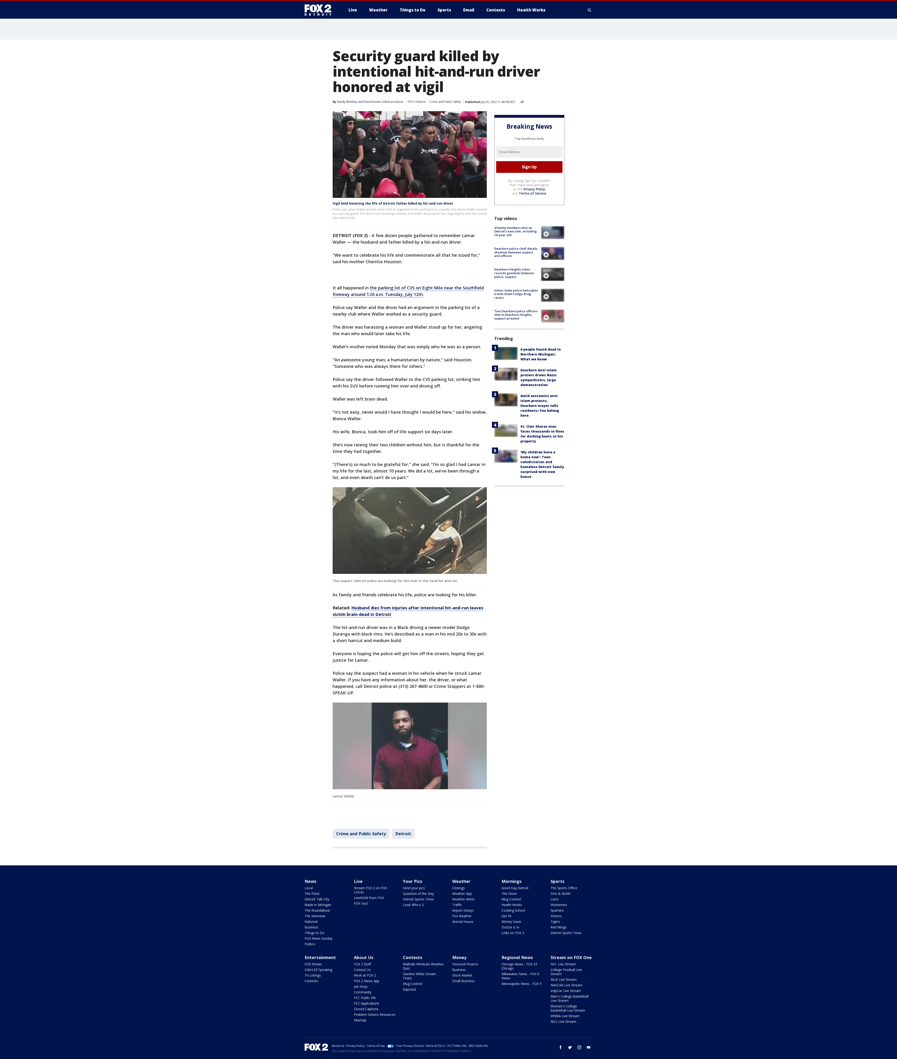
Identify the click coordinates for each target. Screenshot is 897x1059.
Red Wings (558, 927)
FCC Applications (366, 1003)
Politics (310, 944)
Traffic (457, 905)
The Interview (315, 916)
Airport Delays (463, 910)
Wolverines (559, 905)
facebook (560, 1047)
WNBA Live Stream (565, 1016)
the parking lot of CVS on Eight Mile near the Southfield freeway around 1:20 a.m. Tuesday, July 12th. (408, 291)
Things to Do (314, 933)
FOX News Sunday (318, 938)
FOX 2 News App (366, 981)
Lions (555, 899)
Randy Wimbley (347, 102)
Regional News (517, 957)
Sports (557, 881)
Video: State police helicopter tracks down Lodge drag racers (516, 294)
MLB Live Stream (564, 979)
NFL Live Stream (563, 964)
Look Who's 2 (413, 905)
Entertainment (320, 957)
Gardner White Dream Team (419, 976)
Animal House (462, 921)
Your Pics (412, 881)
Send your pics (414, 888)
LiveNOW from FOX (369, 898)
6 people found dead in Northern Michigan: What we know (540, 354)
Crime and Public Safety (445, 102)
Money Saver (511, 921)
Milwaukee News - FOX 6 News (520, 976)
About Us (363, 957)
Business (311, 927)
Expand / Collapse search (589, 10)
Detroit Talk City (317, 899)
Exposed (409, 989)
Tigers (555, 921)
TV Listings (313, 975)
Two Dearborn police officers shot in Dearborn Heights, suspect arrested (515, 314)
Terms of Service (532, 193)
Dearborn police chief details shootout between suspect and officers (515, 252)
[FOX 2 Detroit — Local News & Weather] (320, 10)
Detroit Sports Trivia (418, 899)
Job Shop (360, 986)
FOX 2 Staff (362, 964)
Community (362, 992)
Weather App (462, 893)
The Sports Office (564, 888)
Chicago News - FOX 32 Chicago (519, 966)
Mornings (511, 881)
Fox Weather (462, 916)
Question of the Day (418, 893)
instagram (579, 1047)
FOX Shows (313, 964)
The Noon (509, 893)
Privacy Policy (534, 189)
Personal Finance (465, 964)
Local (309, 888)
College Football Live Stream (566, 971)
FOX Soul (361, 903)
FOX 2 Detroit (417, 102)
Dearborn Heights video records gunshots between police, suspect (514, 273)
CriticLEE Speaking (318, 969)
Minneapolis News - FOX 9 (521, 983)
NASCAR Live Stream (566, 985)
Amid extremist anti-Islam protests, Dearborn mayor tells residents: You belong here (539, 406)
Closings (458, 888)
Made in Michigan (318, 905)
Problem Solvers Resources (374, 1014)
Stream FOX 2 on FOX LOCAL (370, 890)
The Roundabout (317, 910)
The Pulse (312, 893)
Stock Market (462, 975)
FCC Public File (365, 997)
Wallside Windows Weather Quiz (423, 966)
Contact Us (362, 969)
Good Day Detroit (515, 888)
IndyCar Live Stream (566, 990)
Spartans (557, 910)
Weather (461, 881)
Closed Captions (366, 1009)
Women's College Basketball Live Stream (568, 1008)
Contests (311, 981)
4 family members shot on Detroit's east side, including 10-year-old (515, 231)
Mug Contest (511, 899)
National (311, 921)
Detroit (403, 833)
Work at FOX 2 (365, 975)
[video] (552, 232)
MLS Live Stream (563, 1021)
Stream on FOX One (571, 957)
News (310, 881)
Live (358, 881)
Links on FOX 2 (513, 933)
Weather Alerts (463, 899)
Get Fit (507, 916)
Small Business (463, 981)
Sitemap (360, 1020)
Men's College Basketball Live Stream (569, 998)
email (588, 1047)
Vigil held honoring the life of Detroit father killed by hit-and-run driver (393, 203)
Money (459, 957)
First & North (560, 893)
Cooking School (513, 910)
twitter (570, 1047)
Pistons (556, 916)
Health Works (512, 905)
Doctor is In (510, 927)
